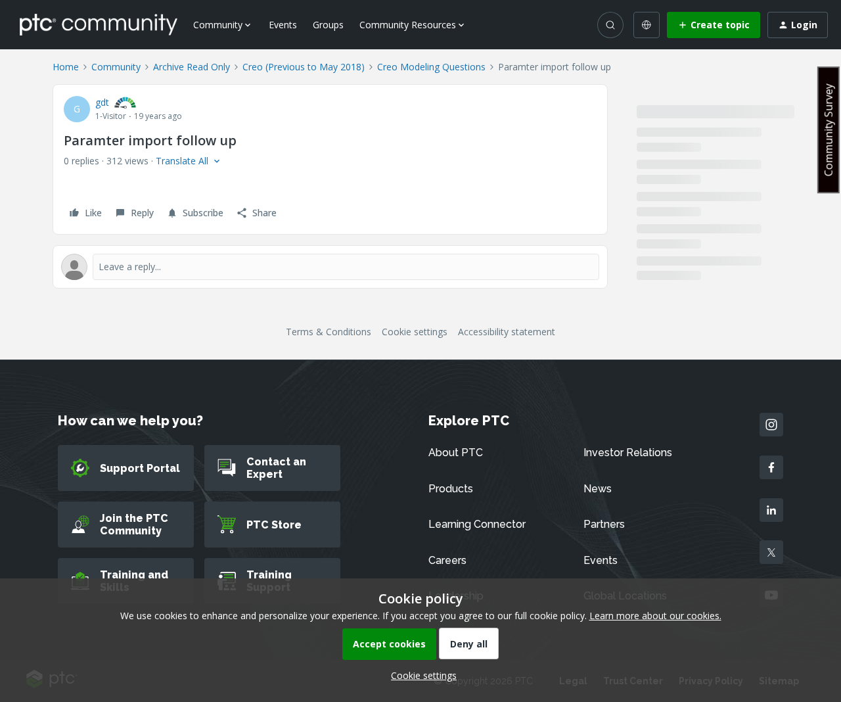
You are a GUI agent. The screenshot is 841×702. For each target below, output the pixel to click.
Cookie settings (414, 331)
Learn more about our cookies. (655, 615)
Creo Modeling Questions (431, 66)
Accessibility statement (506, 331)
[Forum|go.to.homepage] (98, 24)
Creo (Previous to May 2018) (303, 66)
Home (66, 66)
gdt (102, 102)
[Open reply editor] (330, 267)
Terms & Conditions (328, 331)
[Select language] (646, 25)
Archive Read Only (191, 66)
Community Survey (828, 129)
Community (116, 66)
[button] (713, 25)
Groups (328, 24)
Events (283, 24)
